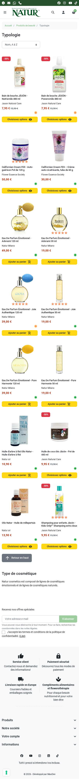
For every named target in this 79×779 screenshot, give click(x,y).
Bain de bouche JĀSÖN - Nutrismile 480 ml (14, 97)
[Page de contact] (3, 2)
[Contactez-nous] (8, 2)
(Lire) (22, 636)
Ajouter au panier (19, 262)
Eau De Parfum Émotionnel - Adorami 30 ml (56, 240)
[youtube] (70, 2)
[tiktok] (76, 2)
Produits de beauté (25, 25)
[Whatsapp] (14, 2)
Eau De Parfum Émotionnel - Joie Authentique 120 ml (19, 311)
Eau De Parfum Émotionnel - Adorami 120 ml (16, 240)
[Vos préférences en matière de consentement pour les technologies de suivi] (6, 772)
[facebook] (59, 2)
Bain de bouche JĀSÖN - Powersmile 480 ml (54, 97)
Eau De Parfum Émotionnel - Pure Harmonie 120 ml (19, 382)
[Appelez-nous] (20, 2)
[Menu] (5, 12)
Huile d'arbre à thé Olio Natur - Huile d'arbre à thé (17, 453)
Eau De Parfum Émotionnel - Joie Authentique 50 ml (58, 311)
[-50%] (20, 74)
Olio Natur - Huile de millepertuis (18, 522)
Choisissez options (19, 119)
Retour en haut (17, 558)
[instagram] (64, 2)
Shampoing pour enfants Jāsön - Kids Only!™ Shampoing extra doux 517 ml (59, 525)
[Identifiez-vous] (63, 12)
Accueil (8, 25)
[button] (53, 12)
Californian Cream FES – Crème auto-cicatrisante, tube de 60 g (57, 169)
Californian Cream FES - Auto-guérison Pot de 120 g (17, 169)
